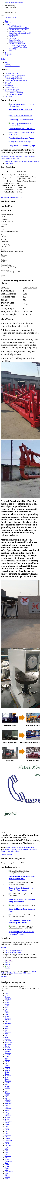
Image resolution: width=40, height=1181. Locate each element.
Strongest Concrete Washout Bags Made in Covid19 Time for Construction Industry (19, 850)
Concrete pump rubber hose (17, 31)
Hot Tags (10, 973)
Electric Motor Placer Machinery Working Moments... (22, 878)
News (6, 52)
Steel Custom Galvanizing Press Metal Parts (20, 847)
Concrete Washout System (17, 43)
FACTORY (8, 50)
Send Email (4, 976)
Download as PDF (17, 197)
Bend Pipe (12, 36)
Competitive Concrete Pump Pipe (22, 145)
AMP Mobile (27, 973)
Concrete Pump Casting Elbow (18, 29)
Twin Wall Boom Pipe (15, 26)
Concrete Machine (6, 854)
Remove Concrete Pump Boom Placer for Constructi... (21, 889)
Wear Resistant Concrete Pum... (21, 138)
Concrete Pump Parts (15, 40)
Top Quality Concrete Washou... (21, 119)
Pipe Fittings (12, 49)
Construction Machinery (16, 42)
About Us (8, 22)
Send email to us (6, 197)
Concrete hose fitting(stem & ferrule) (20, 33)
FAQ (6, 56)
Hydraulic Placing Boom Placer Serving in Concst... (21, 933)
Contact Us (8, 54)
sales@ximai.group (10, 17)
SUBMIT (4, 947)
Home (6, 21)
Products (7, 24)
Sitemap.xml (18, 973)
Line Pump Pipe (13, 35)
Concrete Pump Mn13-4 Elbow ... (22, 129)
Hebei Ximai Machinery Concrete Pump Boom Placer (22, 900)
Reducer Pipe (13, 38)
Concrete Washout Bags (19, 47)
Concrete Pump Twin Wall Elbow (19, 28)
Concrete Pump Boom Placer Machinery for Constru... (20, 921)
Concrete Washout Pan (19, 45)
